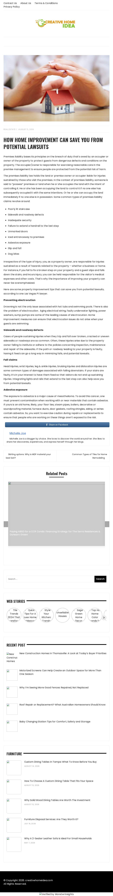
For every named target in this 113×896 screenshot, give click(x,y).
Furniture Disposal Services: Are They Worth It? (51, 819)
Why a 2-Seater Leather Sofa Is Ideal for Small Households (58, 838)
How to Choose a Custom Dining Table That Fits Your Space (58, 781)
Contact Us (10, 3)
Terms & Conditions (46, 3)
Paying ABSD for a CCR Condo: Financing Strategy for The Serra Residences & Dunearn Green (55, 533)
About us (25, 3)
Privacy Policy (12, 6)
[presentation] (6, 524)
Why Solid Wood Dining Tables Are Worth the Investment (57, 800)
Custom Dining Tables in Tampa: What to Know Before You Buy (60, 762)
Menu (56, 41)
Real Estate (10, 129)
